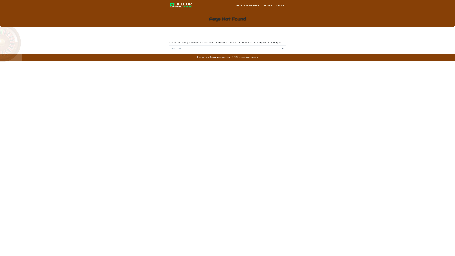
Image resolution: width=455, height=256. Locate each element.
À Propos (267, 5)
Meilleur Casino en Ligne (247, 5)
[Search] (283, 48)
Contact (280, 5)
